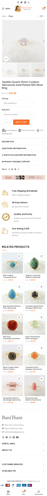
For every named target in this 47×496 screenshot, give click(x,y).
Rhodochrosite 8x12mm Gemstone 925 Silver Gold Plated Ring (34, 401)
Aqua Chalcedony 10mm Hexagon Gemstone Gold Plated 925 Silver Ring (34, 339)
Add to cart (21, 122)
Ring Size (5, 110)
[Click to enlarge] (6, 58)
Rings (11, 16)
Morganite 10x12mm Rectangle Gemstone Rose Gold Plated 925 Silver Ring (12, 401)
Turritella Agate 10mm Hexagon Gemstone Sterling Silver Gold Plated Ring (34, 309)
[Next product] (44, 16)
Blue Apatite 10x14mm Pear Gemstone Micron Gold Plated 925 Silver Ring (12, 309)
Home (4, 16)
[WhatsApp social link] (28, 2)
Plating (5, 98)
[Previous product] (39, 16)
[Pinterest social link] (25, 2)
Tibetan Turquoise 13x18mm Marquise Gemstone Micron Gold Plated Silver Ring (34, 278)
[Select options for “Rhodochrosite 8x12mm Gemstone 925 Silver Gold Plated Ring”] (41, 378)
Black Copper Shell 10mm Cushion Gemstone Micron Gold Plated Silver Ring (12, 370)
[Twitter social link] (21, 2)
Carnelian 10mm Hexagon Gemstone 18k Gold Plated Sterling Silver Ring (33, 370)
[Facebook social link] (18, 2)
